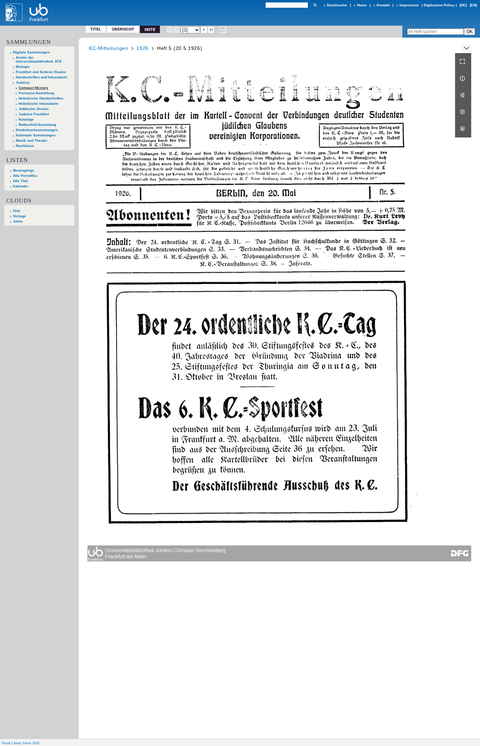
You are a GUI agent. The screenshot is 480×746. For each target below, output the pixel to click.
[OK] (315, 5)
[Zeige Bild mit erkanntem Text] (223, 29)
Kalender (20, 186)
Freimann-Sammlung (36, 93)
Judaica (23, 82)
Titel (95, 29)
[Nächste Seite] (204, 29)
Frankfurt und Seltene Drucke (41, 72)
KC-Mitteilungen (108, 48)
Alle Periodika (25, 176)
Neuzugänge (23, 170)
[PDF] (463, 112)
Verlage (19, 216)
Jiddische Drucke (34, 109)
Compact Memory (33, 88)
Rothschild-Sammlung (37, 125)
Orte (16, 211)
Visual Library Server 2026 (20, 743)
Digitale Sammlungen (31, 52)
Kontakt (383, 5)
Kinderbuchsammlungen (37, 130)
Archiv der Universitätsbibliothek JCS (38, 59)
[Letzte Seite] (211, 29)
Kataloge (26, 119)
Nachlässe (25, 146)
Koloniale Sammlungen (36, 135)
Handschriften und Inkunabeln (41, 77)
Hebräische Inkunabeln (38, 103)
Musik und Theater (31, 140)
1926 (142, 48)
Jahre (18, 221)
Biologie (23, 67)
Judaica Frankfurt (34, 114)
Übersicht (123, 29)
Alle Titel (20, 181)
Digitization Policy (439, 5)
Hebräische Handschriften (41, 98)
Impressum (409, 5)
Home (362, 5)
